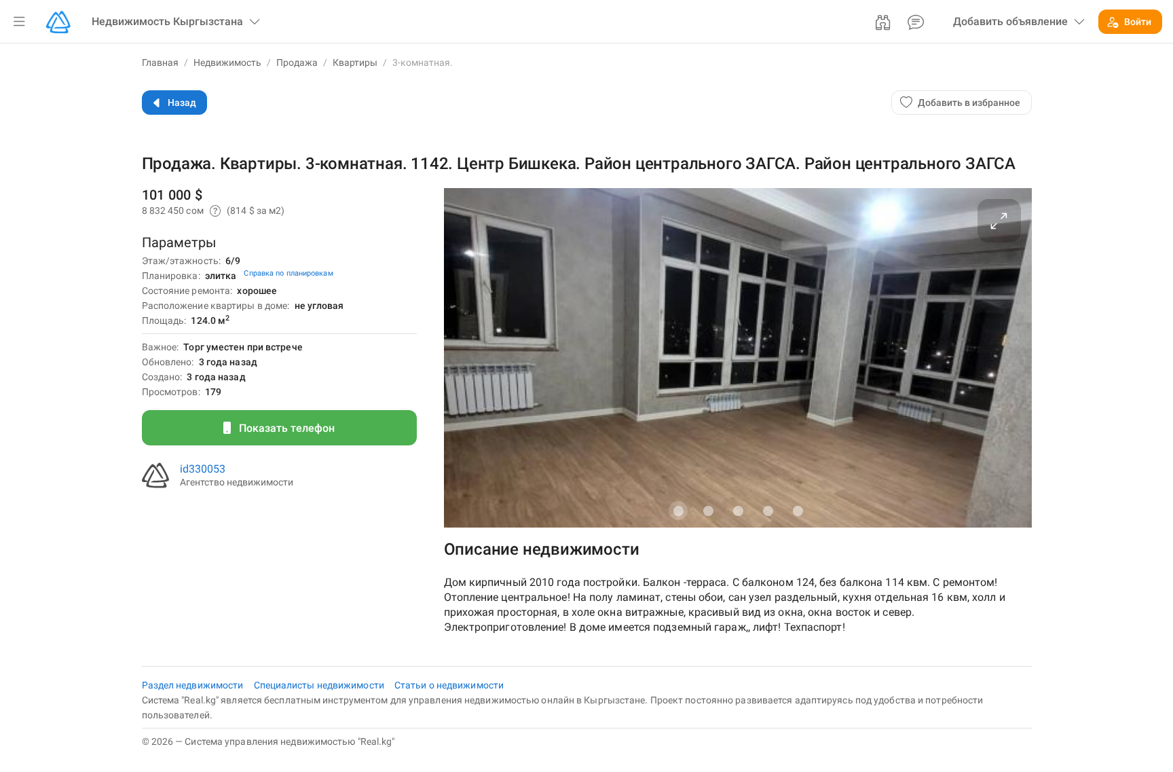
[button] (19, 21)
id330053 (202, 468)
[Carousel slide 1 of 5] (678, 510)
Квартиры (355, 62)
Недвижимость (227, 62)
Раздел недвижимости (194, 685)
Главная (160, 62)
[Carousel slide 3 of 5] (737, 510)
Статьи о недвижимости (449, 685)
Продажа (297, 62)
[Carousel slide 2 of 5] (708, 510)
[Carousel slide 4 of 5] (767, 510)
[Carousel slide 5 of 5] (797, 510)
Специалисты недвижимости (320, 685)
